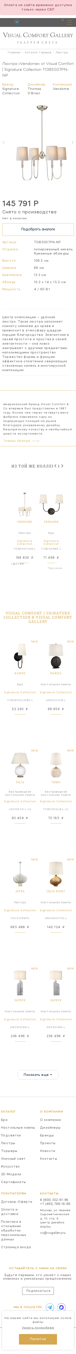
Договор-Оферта (17, 1201)
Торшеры (9, 1151)
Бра (4, 1120)
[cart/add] (29, 568)
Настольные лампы (18, 1127)
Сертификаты (13, 1182)
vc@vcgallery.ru (53, 1233)
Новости (48, 1151)
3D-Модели (11, 1174)
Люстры (8, 1143)
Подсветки (11, 1135)
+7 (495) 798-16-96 (55, 1204)
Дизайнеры (50, 1127)
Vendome (61, 89)
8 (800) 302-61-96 (54, 1200)
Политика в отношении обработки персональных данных (14, 1230)
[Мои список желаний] (48, 22)
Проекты (48, 1143)
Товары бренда (16, 441)
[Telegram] (16, 22)
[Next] (62, 465)
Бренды (47, 1135)
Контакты (48, 1158)
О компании (50, 1120)
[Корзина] (58, 22)
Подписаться (38, 1291)
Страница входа (16, 1247)
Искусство (10, 1166)
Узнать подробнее (38, 1327)
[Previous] (55, 465)
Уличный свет (13, 1158)
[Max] (60, 1307)
